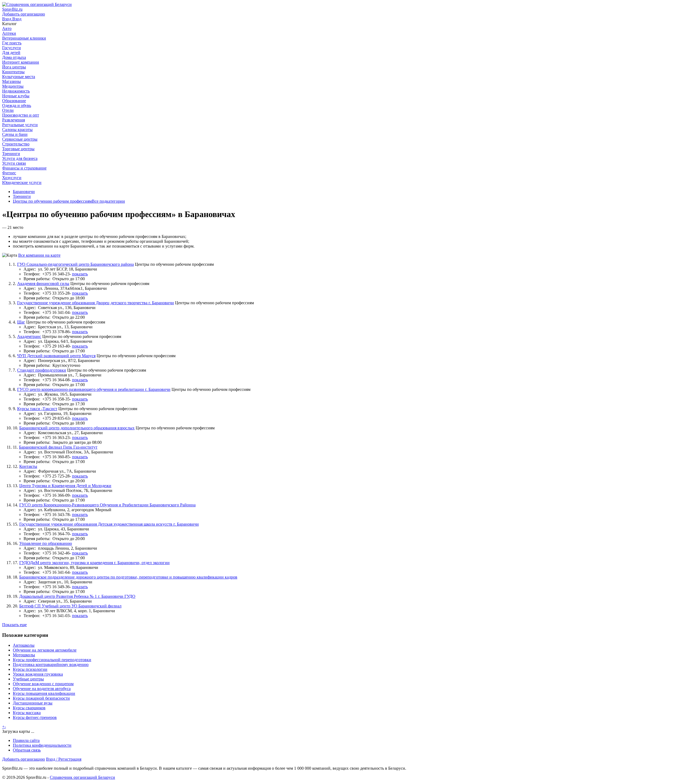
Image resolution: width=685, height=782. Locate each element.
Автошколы (24, 645)
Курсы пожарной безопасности (41, 698)
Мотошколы (24, 655)
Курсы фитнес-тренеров (35, 717)
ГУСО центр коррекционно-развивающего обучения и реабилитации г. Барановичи (93, 389)
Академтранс (29, 336)
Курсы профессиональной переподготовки (52, 659)
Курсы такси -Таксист (37, 408)
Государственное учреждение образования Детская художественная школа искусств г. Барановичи (109, 524)
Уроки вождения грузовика (38, 674)
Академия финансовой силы (43, 283)
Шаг (21, 322)
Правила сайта (26, 740)
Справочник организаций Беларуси (82, 777)
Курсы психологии (30, 669)
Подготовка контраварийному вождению (51, 664)
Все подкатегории (108, 201)
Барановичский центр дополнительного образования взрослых (77, 428)
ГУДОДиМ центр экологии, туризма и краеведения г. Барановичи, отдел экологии (94, 562)
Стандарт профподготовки (41, 370)
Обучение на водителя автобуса (42, 688)
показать (80, 274)
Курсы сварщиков (29, 708)
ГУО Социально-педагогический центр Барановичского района (75, 264)
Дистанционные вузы (32, 703)
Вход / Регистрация (63, 759)
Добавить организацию (23, 759)
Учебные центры (28, 679)
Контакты (28, 466)
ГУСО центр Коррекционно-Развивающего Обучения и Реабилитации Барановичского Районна (107, 505)
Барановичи (24, 191)
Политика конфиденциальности (42, 745)
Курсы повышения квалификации (44, 693)
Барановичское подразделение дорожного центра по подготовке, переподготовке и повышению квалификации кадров (128, 577)
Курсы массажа (27, 712)
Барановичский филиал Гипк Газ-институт (58, 447)
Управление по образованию (45, 543)
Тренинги (22, 196)
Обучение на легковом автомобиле (45, 650)
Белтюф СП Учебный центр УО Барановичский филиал (70, 606)
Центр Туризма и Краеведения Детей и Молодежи (65, 485)
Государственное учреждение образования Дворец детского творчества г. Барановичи (95, 303)
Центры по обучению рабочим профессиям (52, 201)
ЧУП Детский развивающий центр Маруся (56, 355)
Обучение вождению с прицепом (43, 683)
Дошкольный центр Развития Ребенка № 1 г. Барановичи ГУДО (77, 596)
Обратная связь (27, 750)
